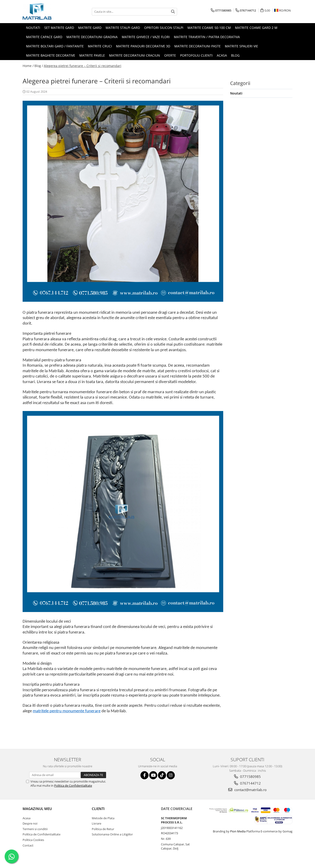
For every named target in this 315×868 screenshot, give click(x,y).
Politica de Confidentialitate (73, 785)
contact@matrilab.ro (250, 789)
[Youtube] (153, 775)
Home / (28, 66)
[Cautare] (173, 11)
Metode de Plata (103, 818)
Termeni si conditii (35, 829)
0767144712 (250, 783)
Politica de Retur (103, 829)
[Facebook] (144, 775)
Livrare (96, 823)
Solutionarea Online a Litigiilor (112, 834)
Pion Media (238, 831)
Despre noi (30, 823)
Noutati (236, 93)
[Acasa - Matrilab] (46, 11)
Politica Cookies (33, 840)
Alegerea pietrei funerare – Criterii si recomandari (82, 66)
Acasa (26, 818)
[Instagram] (171, 775)
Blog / (38, 66)
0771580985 (250, 776)
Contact (28, 845)
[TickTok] (162, 775)
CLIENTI (98, 808)
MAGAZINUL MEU (37, 808)
